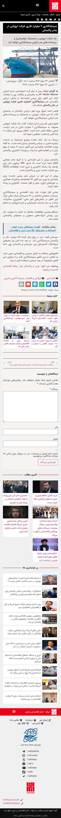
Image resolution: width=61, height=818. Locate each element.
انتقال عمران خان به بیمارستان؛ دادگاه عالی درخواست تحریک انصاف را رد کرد (23, 645)
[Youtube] (50, 19)
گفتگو (52, 15)
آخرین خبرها (25, 15)
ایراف (45, 91)
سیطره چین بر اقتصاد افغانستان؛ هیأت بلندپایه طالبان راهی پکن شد (16, 343)
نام (56, 427)
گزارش (58, 15)
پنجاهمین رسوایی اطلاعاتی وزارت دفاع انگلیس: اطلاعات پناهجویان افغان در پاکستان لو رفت (25, 619)
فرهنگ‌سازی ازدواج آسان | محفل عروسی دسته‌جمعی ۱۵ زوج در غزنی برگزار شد (24, 671)
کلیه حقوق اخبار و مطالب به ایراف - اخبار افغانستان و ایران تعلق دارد (30, 810)
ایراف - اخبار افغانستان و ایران (37, 711)
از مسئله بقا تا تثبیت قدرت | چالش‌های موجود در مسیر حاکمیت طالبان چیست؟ (24, 580)
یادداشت (45, 15)
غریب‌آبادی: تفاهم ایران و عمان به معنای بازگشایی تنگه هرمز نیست (45, 499)
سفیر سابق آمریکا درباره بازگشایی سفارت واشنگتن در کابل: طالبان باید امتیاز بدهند (24, 632)
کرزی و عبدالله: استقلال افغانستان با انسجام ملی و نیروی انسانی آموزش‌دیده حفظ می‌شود (23, 658)
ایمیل (55, 439)
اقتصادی (51, 278)
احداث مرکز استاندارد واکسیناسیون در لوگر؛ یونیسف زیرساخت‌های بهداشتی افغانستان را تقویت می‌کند (45, 528)
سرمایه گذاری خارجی (14, 278)
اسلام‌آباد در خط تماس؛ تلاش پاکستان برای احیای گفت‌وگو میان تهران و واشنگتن (23, 593)
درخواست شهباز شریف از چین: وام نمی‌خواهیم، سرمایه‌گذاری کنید (16, 318)
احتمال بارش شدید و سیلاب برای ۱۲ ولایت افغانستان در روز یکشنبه (23, 697)
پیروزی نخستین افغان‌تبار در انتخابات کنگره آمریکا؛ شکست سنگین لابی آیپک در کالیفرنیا (22, 684)
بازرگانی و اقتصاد (33, 278)
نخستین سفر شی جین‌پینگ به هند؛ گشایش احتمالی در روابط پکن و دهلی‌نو (15, 499)
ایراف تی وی (36, 15)
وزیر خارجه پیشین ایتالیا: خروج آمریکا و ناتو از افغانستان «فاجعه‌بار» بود (22, 606)
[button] (37, 4)
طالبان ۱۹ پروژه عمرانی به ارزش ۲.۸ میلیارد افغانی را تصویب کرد (44, 343)
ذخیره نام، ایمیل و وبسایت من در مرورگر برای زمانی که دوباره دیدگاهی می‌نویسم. (30, 454)
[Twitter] (55, 19)
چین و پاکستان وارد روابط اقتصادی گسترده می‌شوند (30, 267)
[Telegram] (46, 19)
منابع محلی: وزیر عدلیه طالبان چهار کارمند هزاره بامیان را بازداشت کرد (47, 557)
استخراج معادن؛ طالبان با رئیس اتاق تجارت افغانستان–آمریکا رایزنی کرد (44, 318)
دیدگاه (54, 389)
